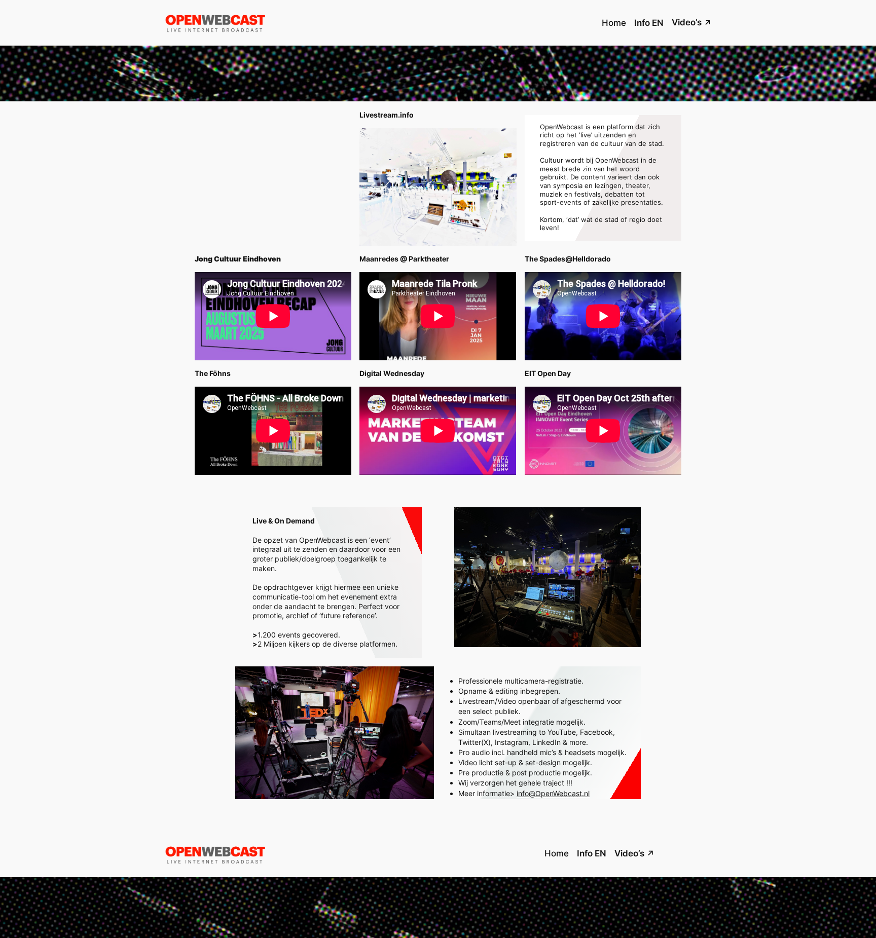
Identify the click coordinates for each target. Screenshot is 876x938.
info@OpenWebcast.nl (553, 793)
